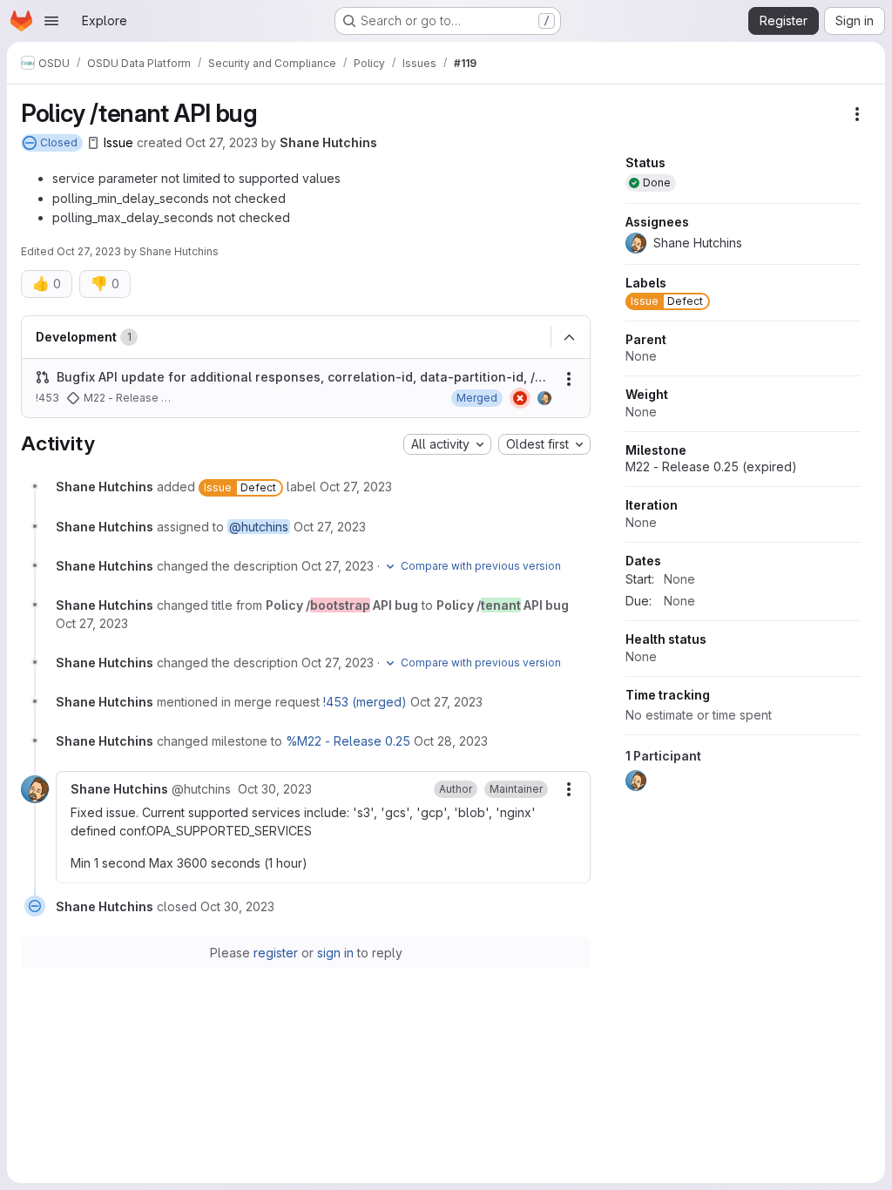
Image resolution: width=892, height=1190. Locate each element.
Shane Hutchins (328, 142)
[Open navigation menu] (51, 21)
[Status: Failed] (520, 398)
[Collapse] (568, 338)
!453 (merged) (365, 701)
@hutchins (258, 526)
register (275, 952)
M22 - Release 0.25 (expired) (711, 466)
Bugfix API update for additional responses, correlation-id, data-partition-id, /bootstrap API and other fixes (304, 376)
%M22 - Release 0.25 (348, 741)
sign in (335, 952)
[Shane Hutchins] (544, 398)
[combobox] (447, 444)
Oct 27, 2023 (222, 142)
